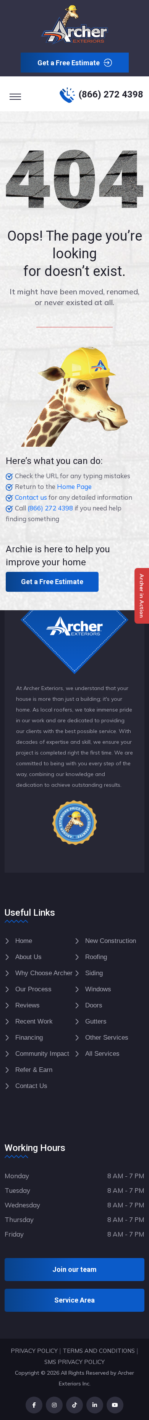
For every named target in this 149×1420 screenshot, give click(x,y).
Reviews (27, 1005)
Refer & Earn (33, 1069)
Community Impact (42, 1053)
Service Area (74, 1300)
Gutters (96, 1021)
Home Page (74, 486)
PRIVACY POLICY (34, 1350)
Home (23, 940)
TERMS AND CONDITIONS (99, 1350)
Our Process (33, 989)
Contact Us (31, 1086)
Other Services (106, 1037)
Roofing (96, 957)
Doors (93, 1005)
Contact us (31, 497)
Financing (29, 1037)
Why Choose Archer (44, 973)
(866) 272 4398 (111, 94)
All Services (102, 1053)
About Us (28, 957)
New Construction (110, 940)
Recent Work (34, 1021)
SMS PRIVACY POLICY (74, 1362)
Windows (98, 989)
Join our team (74, 1269)
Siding (94, 973)
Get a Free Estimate (68, 63)
